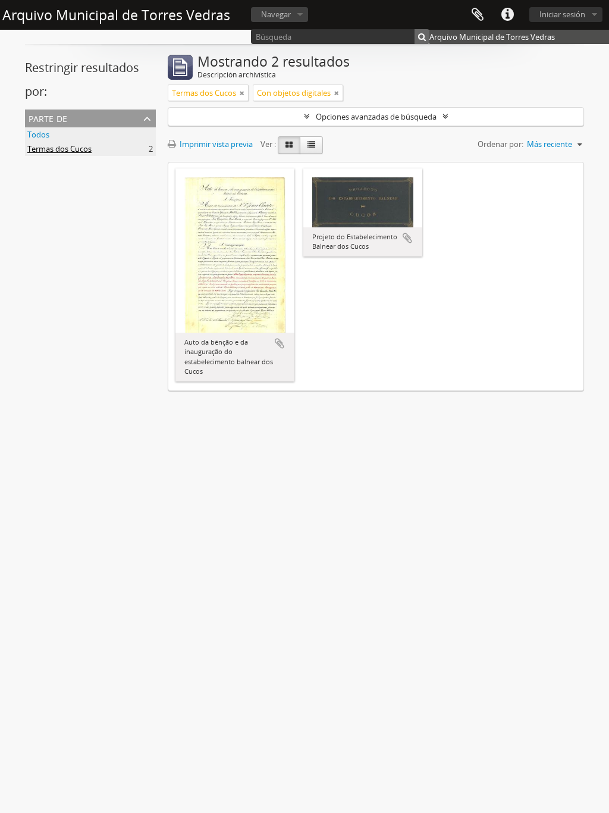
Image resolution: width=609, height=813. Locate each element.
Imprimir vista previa (215, 144)
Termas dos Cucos (59, 148)
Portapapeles (477, 15)
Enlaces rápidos (507, 15)
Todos (38, 134)
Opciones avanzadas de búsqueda (376, 116)
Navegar (276, 14)
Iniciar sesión (562, 14)
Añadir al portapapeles (279, 343)
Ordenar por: (500, 144)
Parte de (48, 118)
